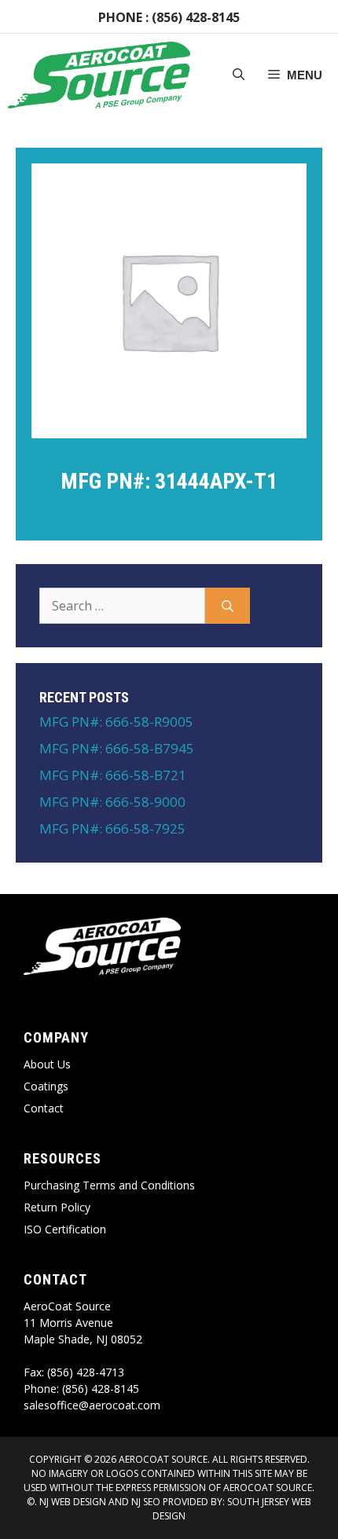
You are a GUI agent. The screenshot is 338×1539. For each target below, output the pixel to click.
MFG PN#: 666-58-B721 (112, 775)
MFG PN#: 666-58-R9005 (116, 722)
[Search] (227, 606)
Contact (44, 1108)
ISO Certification (65, 1229)
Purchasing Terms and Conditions (109, 1185)
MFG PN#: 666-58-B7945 (116, 748)
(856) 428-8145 (196, 17)
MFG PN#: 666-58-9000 (112, 802)
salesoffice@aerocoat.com (92, 1405)
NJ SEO (145, 1501)
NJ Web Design (71, 1501)
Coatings (46, 1086)
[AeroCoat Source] (99, 75)
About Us (47, 1064)
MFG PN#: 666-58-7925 (112, 828)
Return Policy (57, 1207)
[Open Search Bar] (238, 75)
